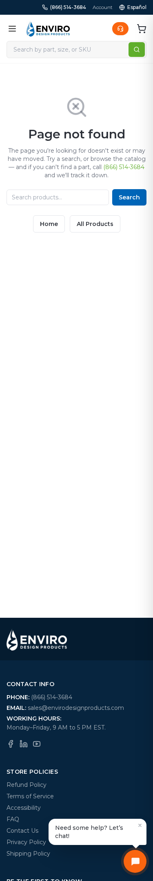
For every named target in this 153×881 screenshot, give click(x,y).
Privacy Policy (26, 842)
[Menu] (12, 29)
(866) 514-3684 (68, 7)
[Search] (137, 49)
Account (103, 7)
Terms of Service (30, 796)
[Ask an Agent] (120, 28)
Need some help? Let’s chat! (89, 832)
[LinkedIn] (24, 744)
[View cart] (141, 28)
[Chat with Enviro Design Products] (135, 861)
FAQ (13, 819)
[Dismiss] (140, 825)
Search (129, 197)
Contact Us (22, 830)
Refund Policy (27, 784)
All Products (95, 224)
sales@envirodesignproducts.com (76, 708)
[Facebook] (11, 744)
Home (49, 224)
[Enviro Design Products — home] (48, 28)
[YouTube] (37, 744)
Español (136, 7)
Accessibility (24, 807)
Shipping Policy (28, 853)
